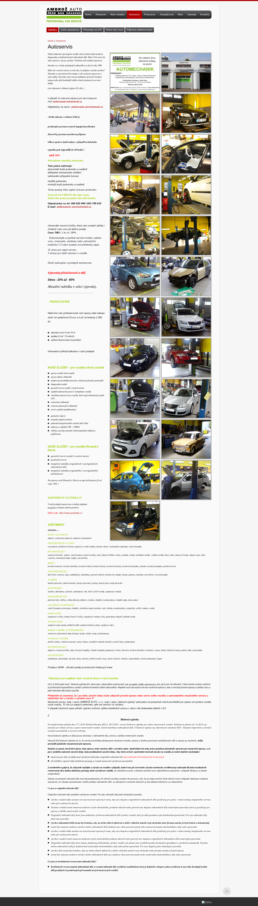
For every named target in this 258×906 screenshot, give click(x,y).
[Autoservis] (135, 55)
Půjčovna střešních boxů (139, 29)
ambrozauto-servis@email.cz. (74, 206)
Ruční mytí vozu (114, 29)
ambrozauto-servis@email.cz (87, 107)
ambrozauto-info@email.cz (67, 101)
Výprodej (191, 14)
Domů (88, 14)
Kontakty (204, 14)
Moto (180, 14)
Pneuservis (150, 14)
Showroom (100, 14)
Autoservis (134, 14)
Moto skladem (117, 14)
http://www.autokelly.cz (70, 513)
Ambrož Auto (64, 19)
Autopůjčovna (167, 14)
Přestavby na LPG (92, 29)
